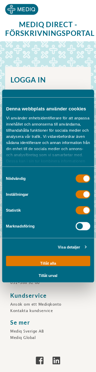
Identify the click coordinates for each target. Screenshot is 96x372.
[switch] (83, 194)
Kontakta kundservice (31, 311)
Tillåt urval (48, 275)
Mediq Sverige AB (27, 331)
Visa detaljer (69, 247)
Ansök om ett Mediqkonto (35, 304)
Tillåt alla (48, 263)
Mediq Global (23, 338)
